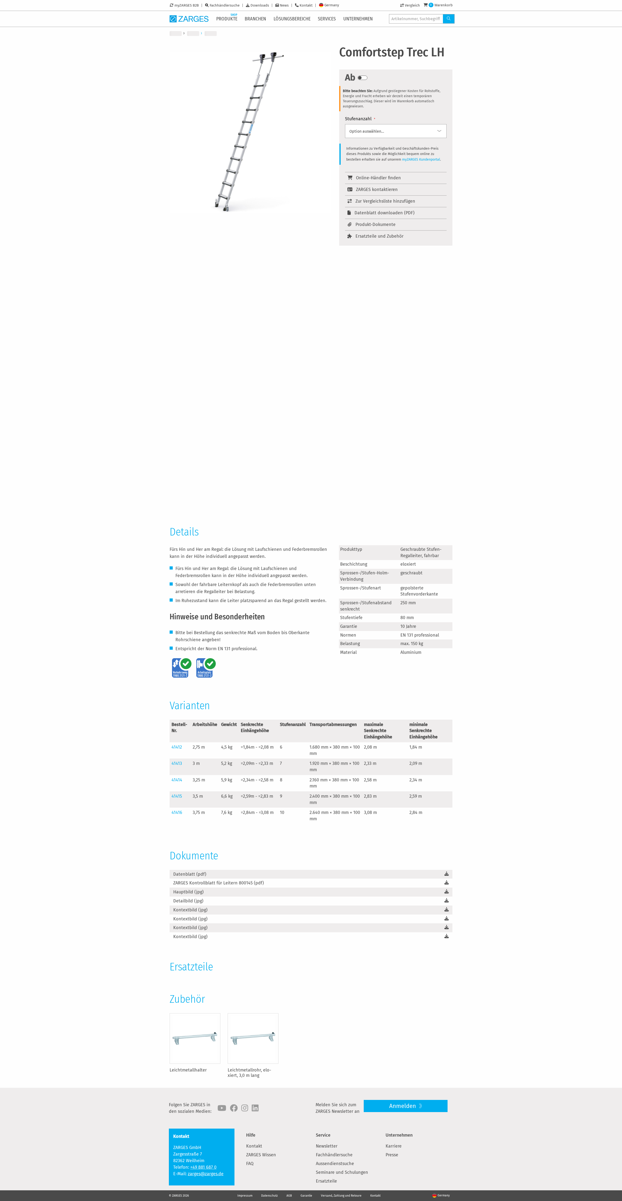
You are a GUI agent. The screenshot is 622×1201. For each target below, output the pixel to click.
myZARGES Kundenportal (421, 159)
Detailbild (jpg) (188, 901)
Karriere (394, 1146)
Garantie (306, 1195)
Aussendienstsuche (335, 1163)
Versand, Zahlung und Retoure (341, 1195)
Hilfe (250, 1135)
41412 (177, 747)
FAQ (249, 1163)
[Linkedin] (255, 1108)
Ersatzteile (326, 1181)
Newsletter (326, 1146)
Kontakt (306, 5)
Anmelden (403, 1106)
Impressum (244, 1195)
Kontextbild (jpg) (190, 910)
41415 (177, 796)
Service (323, 1135)
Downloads (260, 5)
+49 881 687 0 (203, 1167)
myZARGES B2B (186, 5)
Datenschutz (269, 1195)
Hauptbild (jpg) (188, 892)
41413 (177, 763)
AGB (289, 1195)
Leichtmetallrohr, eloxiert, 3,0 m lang (249, 1072)
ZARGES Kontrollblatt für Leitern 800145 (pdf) (218, 883)
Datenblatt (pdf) (189, 874)
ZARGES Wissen (261, 1155)
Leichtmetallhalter (188, 1070)
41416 (177, 812)
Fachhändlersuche (225, 5)
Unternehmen (399, 1135)
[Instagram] (244, 1108)
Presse (392, 1155)
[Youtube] (221, 1108)
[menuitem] (227, 18)
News (284, 5)
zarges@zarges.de (206, 1173)
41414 (177, 780)
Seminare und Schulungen (342, 1172)
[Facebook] (234, 1108)
